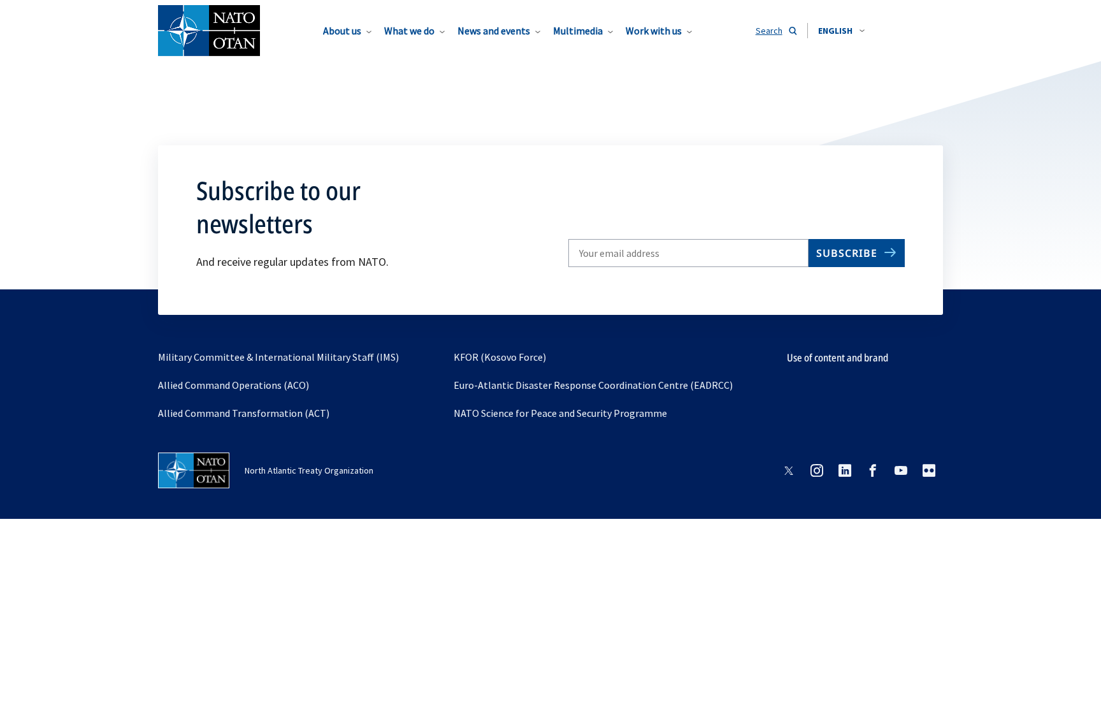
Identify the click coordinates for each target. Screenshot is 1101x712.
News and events (493, 30)
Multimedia (578, 30)
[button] (841, 30)
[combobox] (841, 30)
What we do (409, 30)
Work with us (654, 30)
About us (342, 30)
